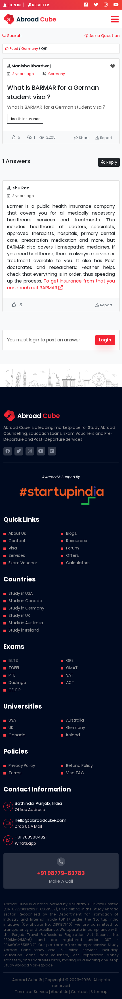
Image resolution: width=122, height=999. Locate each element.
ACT (70, 682)
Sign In (14, 5)
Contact (17, 541)
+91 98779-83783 (61, 873)
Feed (13, 48)
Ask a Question (104, 35)
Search (14, 35)
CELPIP (15, 690)
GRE (69, 660)
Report (106, 137)
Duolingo (17, 682)
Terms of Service (31, 991)
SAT (69, 675)
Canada (17, 735)
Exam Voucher (23, 563)
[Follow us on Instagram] (106, 4)
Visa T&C (75, 773)
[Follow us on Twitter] (96, 4)
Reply (111, 162)
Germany (29, 48)
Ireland (73, 735)
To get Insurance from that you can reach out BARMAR (61, 284)
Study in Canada (25, 601)
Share (84, 137)
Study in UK (19, 615)
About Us (17, 533)
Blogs (71, 533)
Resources (76, 541)
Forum (72, 548)
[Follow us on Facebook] (86, 4)
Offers (72, 555)
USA (12, 720)
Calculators (78, 563)
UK (11, 727)
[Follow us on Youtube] (116, 4)
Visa (13, 548)
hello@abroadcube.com (40, 820)
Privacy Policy (22, 765)
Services (17, 555)
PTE (12, 675)
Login (105, 340)
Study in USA (21, 593)
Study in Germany (26, 608)
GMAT (72, 668)
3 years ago (23, 73)
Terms (15, 773)
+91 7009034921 (31, 837)
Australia (75, 720)
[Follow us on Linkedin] (52, 451)
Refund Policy (79, 765)
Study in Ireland (24, 630)
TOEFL (14, 668)
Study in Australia (26, 623)
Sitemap (99, 991)
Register (40, 5)
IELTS (13, 660)
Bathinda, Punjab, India (38, 803)
